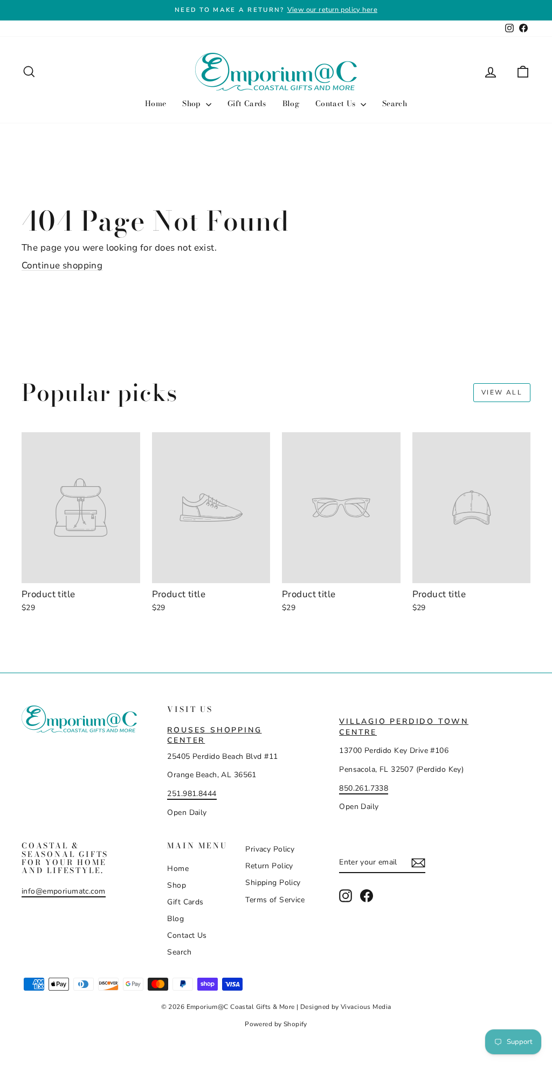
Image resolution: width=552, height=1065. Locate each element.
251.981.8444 (191, 794)
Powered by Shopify (276, 1024)
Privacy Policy (269, 849)
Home (155, 103)
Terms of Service (275, 900)
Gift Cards (246, 103)
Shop (192, 103)
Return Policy (269, 866)
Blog (290, 103)
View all (501, 392)
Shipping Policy (272, 882)
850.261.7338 (363, 788)
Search (394, 103)
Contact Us (336, 103)
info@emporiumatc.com (64, 891)
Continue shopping (62, 265)
